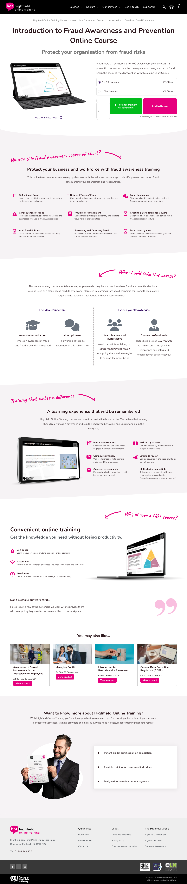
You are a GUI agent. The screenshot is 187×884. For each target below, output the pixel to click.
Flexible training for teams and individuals (128, 767)
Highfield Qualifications (155, 834)
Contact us (83, 846)
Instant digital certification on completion (128, 753)
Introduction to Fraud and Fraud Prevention (131, 20)
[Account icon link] (171, 7)
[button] (80, 6)
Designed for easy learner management (126, 781)
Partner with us (85, 840)
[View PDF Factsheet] (61, 117)
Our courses (83, 834)
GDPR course (164, 341)
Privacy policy (118, 840)
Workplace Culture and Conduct (88, 20)
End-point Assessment (155, 846)
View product (22, 683)
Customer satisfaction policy (124, 846)
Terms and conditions (121, 834)
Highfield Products (153, 840)
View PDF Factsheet (45, 117)
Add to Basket (160, 106)
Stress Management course (114, 348)
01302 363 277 (23, 851)
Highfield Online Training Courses (51, 20)
